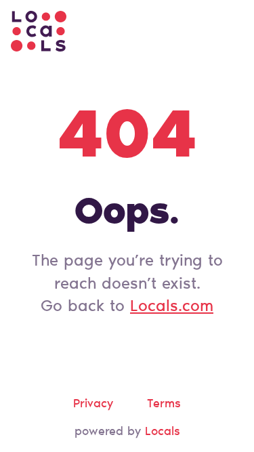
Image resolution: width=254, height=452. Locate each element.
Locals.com (171, 307)
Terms (164, 404)
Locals (162, 432)
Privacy (93, 404)
